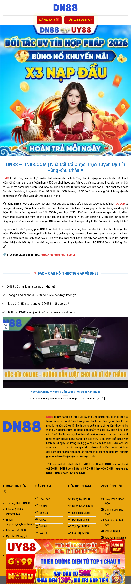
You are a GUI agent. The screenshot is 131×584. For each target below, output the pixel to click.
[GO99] (65, 561)
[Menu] (5, 7)
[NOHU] (65, 576)
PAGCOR (119, 203)
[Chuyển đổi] (3, 286)
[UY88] (65, 546)
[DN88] (65, 7)
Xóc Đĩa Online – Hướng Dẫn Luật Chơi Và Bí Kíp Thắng (66, 391)
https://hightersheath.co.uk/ (59, 254)
